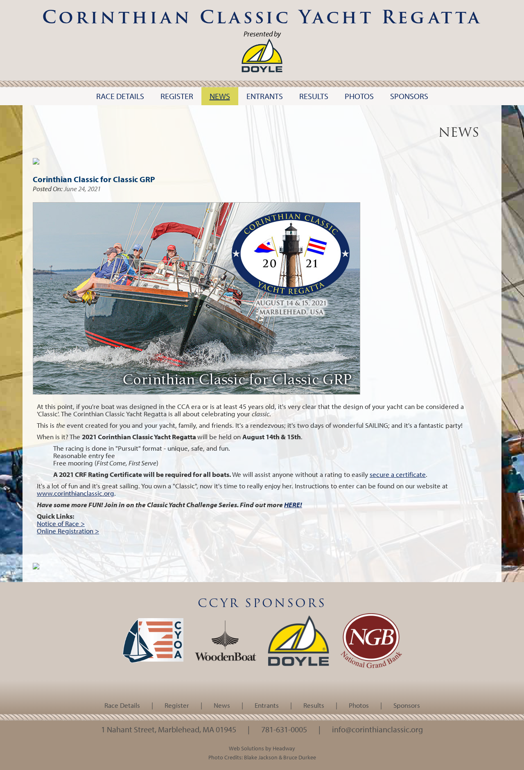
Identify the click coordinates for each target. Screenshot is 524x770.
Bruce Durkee (299, 757)
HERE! (293, 504)
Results (313, 705)
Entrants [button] (264, 96)
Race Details (122, 705)
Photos (359, 705)
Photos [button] (359, 96)
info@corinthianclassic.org (377, 729)
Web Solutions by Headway (262, 748)
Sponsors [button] (409, 96)
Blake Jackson (261, 757)
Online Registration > (68, 530)
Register (177, 705)
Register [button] (176, 96)
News (222, 705)
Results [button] (313, 96)
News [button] (220, 96)
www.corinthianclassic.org (75, 493)
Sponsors (406, 705)
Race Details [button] (120, 96)
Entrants (267, 705)
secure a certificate (398, 474)
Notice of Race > (61, 523)
